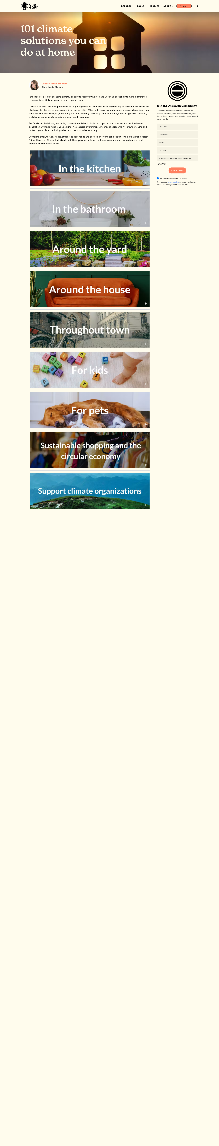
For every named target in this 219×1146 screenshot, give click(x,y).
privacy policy (173, 182)
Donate (184, 6)
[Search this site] (197, 6)
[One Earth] (30, 6)
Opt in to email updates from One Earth (173, 178)
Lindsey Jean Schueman (54, 83)
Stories (154, 6)
